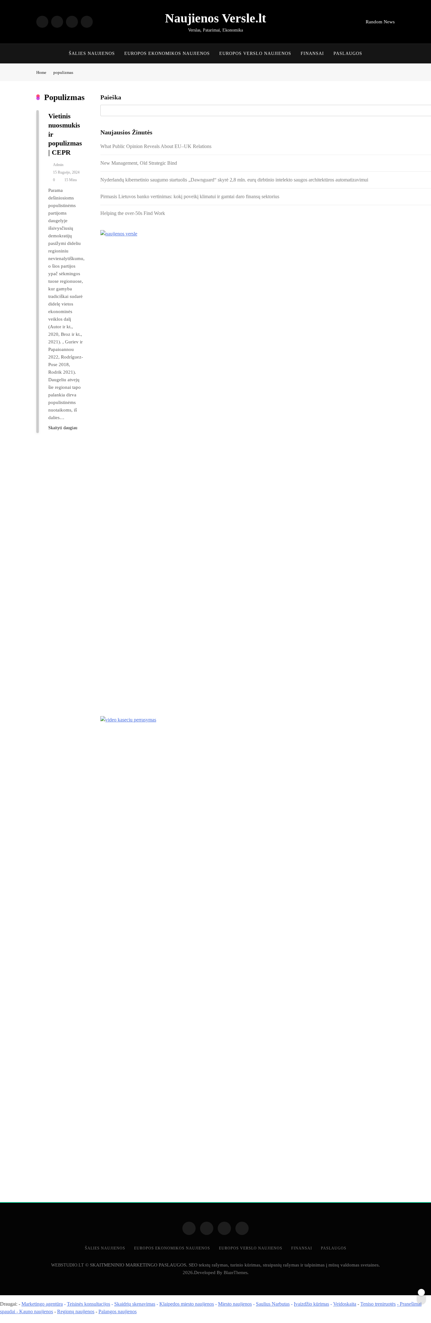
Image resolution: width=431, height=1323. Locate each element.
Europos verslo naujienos (255, 53)
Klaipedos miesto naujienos (186, 1304)
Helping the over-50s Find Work (132, 213)
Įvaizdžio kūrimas (311, 1304)
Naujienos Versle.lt (215, 18)
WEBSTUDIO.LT (67, 1264)
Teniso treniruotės (378, 1304)
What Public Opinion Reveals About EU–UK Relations (155, 146)
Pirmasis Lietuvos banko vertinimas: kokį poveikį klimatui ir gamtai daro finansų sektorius (189, 196)
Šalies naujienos (92, 53)
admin (58, 165)
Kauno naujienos (36, 1311)
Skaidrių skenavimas (134, 1304)
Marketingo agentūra (42, 1304)
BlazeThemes (235, 1272)
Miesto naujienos (235, 1304)
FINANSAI (312, 53)
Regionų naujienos (75, 1311)
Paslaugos (348, 53)
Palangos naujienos (117, 1311)
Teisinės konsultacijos (88, 1304)
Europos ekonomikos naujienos (167, 53)
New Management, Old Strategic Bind (138, 163)
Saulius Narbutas (273, 1304)
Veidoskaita (344, 1304)
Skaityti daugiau (62, 427)
